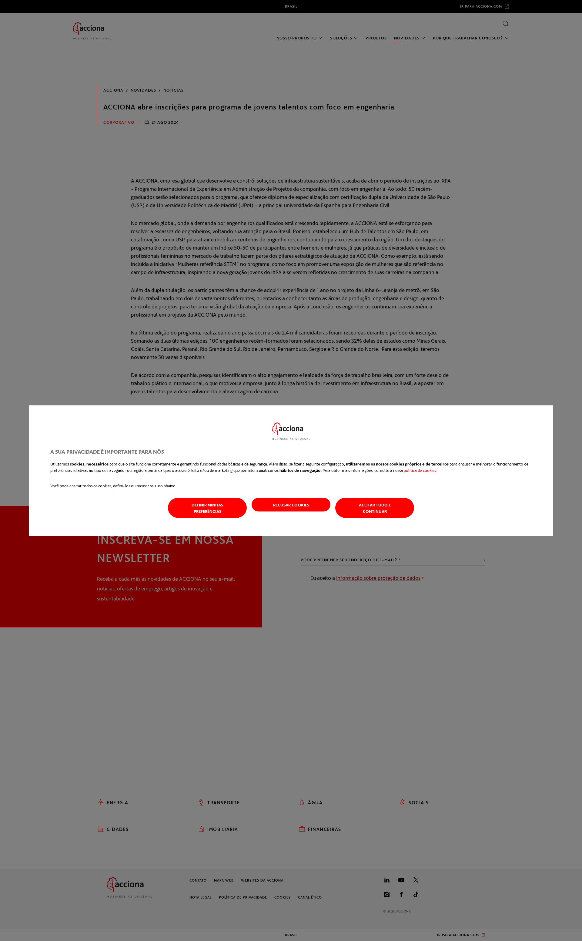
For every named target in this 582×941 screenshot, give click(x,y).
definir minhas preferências (207, 507)
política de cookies (420, 469)
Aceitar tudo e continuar (375, 507)
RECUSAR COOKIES (291, 504)
